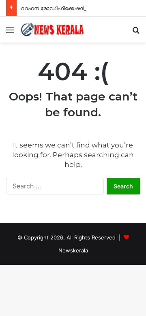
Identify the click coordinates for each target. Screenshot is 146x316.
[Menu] (10, 32)
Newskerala (73, 250)
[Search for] (136, 32)
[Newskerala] (52, 29)
